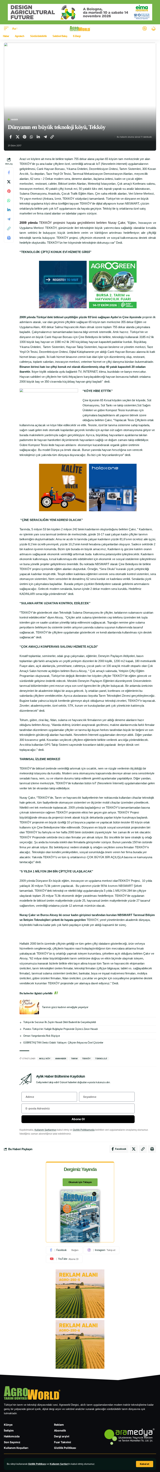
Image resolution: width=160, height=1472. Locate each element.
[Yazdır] (8, 237)
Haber (14, 119)
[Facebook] (64, 1250)
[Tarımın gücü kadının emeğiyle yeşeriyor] (29, 1007)
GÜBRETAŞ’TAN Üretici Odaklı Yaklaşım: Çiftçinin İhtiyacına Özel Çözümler (63, 1042)
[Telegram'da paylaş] (45, 137)
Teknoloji (101, 1058)
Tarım (74, 1058)
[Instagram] (101, 1250)
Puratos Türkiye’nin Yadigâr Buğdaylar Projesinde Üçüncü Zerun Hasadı (60, 1029)
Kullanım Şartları (59, 1464)
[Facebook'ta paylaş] (10, 137)
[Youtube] (64, 1259)
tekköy (86, 1058)
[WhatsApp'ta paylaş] (31, 137)
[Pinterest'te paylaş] (24, 137)
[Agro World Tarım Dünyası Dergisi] (80, 28)
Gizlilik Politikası (37, 1464)
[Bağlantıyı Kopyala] (52, 137)
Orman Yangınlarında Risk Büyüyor (41, 1035)
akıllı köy (45, 1058)
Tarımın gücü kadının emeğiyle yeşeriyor (65, 1007)
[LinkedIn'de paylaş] (38, 137)
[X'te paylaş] (17, 137)
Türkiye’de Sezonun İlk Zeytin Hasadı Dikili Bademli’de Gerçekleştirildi (59, 1022)
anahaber (60, 1058)
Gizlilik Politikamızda (84, 1130)
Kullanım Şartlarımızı (45, 1130)
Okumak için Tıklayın (80, 1182)
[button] (144, 1464)
